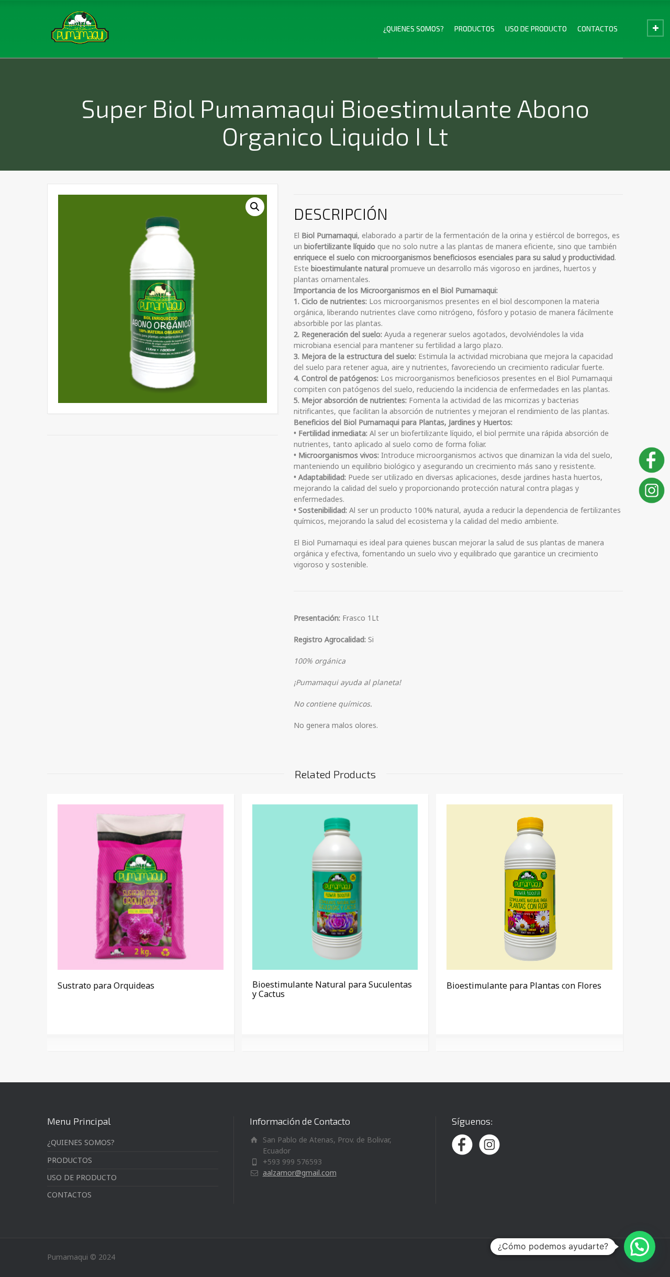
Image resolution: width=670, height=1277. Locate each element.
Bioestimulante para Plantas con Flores (523, 985)
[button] (254, 206)
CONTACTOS (597, 28)
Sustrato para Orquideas (106, 985)
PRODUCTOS (474, 28)
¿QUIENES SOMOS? (413, 28)
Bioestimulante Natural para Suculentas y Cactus (332, 989)
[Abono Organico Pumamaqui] (79, 29)
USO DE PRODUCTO (536, 28)
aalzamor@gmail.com (300, 1173)
